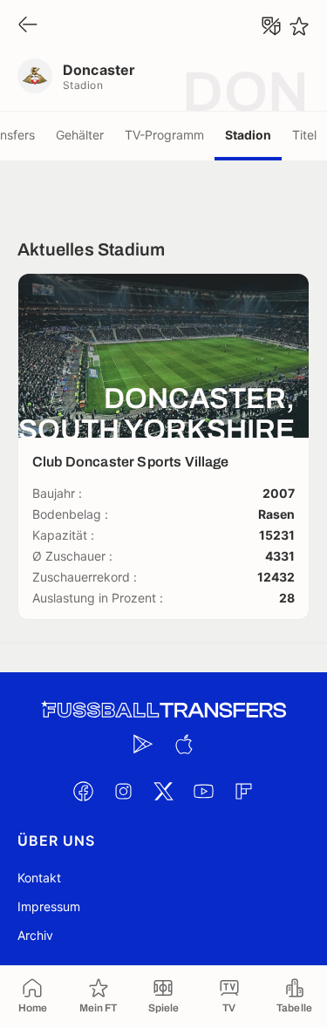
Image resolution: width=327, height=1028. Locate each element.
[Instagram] (124, 791)
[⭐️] (299, 26)
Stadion (248, 134)
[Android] (144, 744)
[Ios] (184, 744)
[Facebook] (84, 791)
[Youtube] (204, 791)
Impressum (48, 906)
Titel (304, 134)
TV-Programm (164, 134)
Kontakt (39, 877)
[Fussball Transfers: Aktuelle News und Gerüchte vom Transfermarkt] (164, 710)
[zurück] (27, 25)
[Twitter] (164, 791)
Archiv (35, 935)
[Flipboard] (244, 791)
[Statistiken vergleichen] (271, 26)
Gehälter (80, 134)
